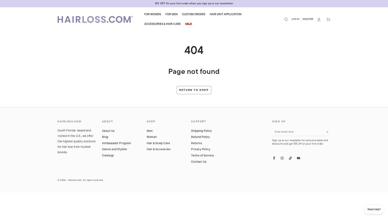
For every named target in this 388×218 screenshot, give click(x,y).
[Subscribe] (328, 132)
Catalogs (108, 155)
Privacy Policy (200, 149)
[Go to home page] (98, 19)
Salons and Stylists (114, 149)
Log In (295, 19)
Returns (196, 143)
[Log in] (319, 19)
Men (150, 131)
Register (308, 19)
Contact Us (198, 162)
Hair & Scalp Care (158, 143)
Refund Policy (200, 137)
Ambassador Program (116, 143)
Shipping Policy (201, 131)
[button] (286, 19)
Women (152, 137)
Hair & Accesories (158, 149)
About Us (108, 131)
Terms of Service (202, 155)
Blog (105, 137)
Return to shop (194, 90)
